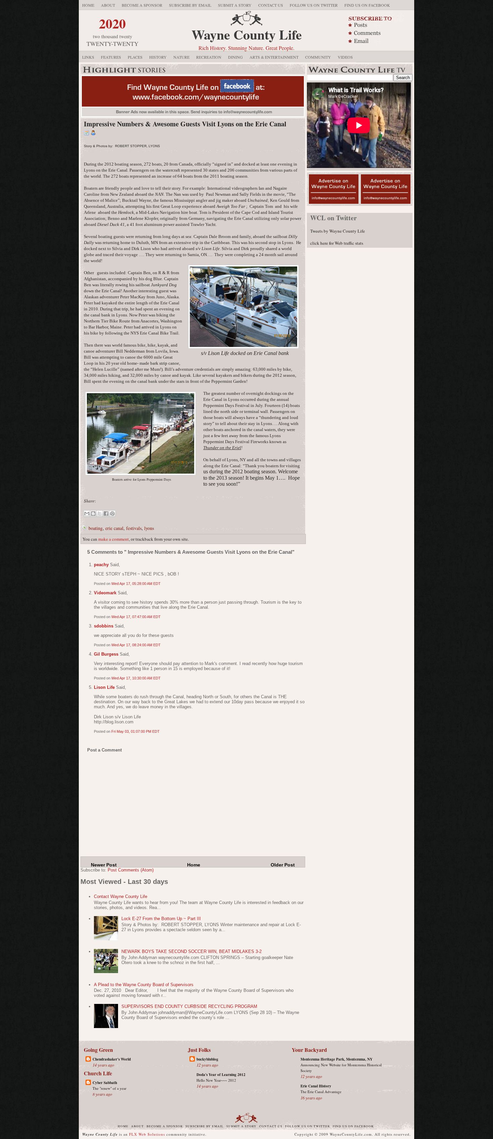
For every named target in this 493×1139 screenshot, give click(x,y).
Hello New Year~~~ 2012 (216, 1080)
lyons (149, 528)
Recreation (208, 57)
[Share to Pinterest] (112, 513)
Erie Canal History (315, 1086)
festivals (134, 528)
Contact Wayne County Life (120, 896)
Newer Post (104, 864)
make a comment (113, 539)
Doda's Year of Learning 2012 (221, 1074)
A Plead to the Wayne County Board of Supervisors (144, 984)
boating (96, 528)
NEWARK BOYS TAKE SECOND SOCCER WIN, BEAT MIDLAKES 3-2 (191, 951)
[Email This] (87, 513)
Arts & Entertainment (274, 57)
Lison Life (104, 687)
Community (318, 57)
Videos (345, 57)
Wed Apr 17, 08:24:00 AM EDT (136, 645)
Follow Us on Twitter (314, 5)
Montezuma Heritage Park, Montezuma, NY (336, 1059)
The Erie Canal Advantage (320, 1091)
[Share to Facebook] (106, 513)
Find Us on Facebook (367, 5)
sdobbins (103, 625)
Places (135, 57)
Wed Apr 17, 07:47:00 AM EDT (136, 617)
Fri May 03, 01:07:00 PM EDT (135, 731)
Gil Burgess (106, 654)
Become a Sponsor (142, 5)
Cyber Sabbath (105, 1082)
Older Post (283, 864)
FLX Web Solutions (147, 1134)
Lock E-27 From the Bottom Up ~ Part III (161, 918)
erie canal (114, 528)
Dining (235, 57)
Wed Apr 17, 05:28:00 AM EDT (136, 584)
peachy (101, 564)
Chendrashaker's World (112, 1059)
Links (88, 57)
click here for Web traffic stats (336, 243)
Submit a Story (235, 5)
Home (88, 5)
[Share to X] (99, 513)
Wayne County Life (246, 34)
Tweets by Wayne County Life (337, 231)
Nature (181, 57)
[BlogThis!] (93, 513)
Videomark (105, 592)
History (158, 57)
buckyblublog (207, 1059)
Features (111, 57)
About (108, 5)
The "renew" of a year (109, 1088)
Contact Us (270, 5)
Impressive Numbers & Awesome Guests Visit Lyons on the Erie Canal (185, 124)
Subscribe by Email (190, 5)
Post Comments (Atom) (131, 870)
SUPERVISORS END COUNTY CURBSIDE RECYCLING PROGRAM (189, 1006)
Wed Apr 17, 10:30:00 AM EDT (136, 678)
